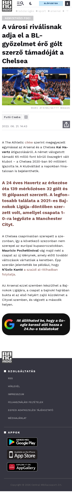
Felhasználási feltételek (25, 402)
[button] (67, 11)
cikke (29, 142)
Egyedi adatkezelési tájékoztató (30, 410)
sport (42, 11)
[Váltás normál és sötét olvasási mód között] (30, 3)
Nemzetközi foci (18, 18)
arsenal (55, 11)
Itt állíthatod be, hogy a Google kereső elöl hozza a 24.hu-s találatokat (40, 324)
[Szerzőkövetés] (26, 117)
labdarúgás (26, 11)
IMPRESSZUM (16, 394)
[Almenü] (20, 3)
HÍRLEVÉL (14, 386)
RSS (10, 378)
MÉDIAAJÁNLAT (17, 418)
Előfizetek (51, 3)
